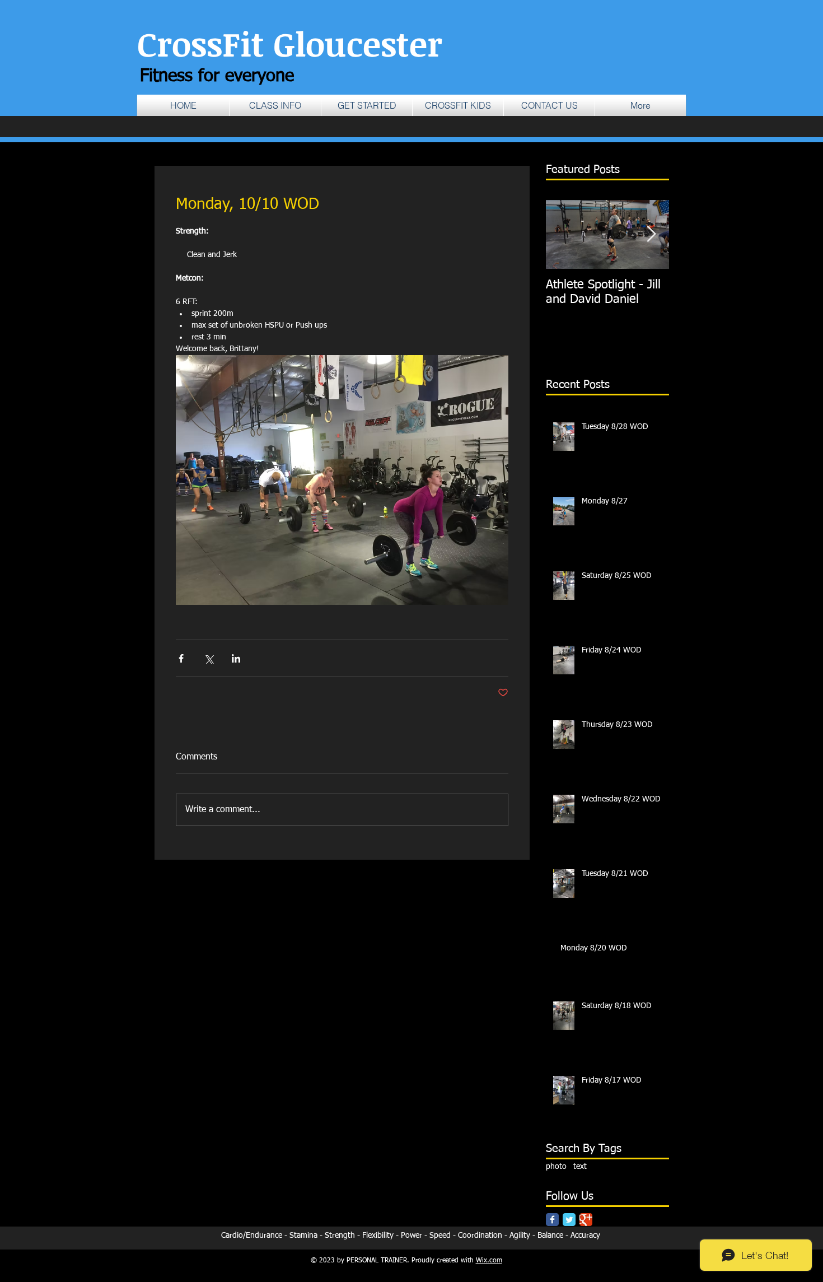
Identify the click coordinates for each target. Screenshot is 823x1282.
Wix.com (489, 1260)
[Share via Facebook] (181, 658)
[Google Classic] (585, 1219)
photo (556, 1167)
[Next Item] (651, 234)
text (580, 1167)
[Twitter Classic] (569, 1219)
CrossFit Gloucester (289, 43)
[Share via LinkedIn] (236, 658)
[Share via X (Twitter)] (208, 658)
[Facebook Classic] (552, 1219)
